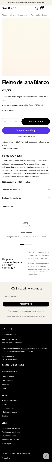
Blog (4, 388)
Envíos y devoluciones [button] (11, 198)
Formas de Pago (8, 408)
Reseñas (5, 384)
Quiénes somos (8, 377)
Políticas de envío (9, 436)
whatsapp (25, 348)
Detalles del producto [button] (11, 190)
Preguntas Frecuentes (10, 400)
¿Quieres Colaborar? (10, 412)
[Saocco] (9, 8)
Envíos (4, 404)
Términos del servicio (10, 440)
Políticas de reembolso (11, 432)
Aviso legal (6, 443)
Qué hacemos (7, 380)
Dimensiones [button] (7, 206)
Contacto (5, 416)
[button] (36, 8)
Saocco (27, 453)
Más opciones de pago (26, 136)
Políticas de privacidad (11, 428)
